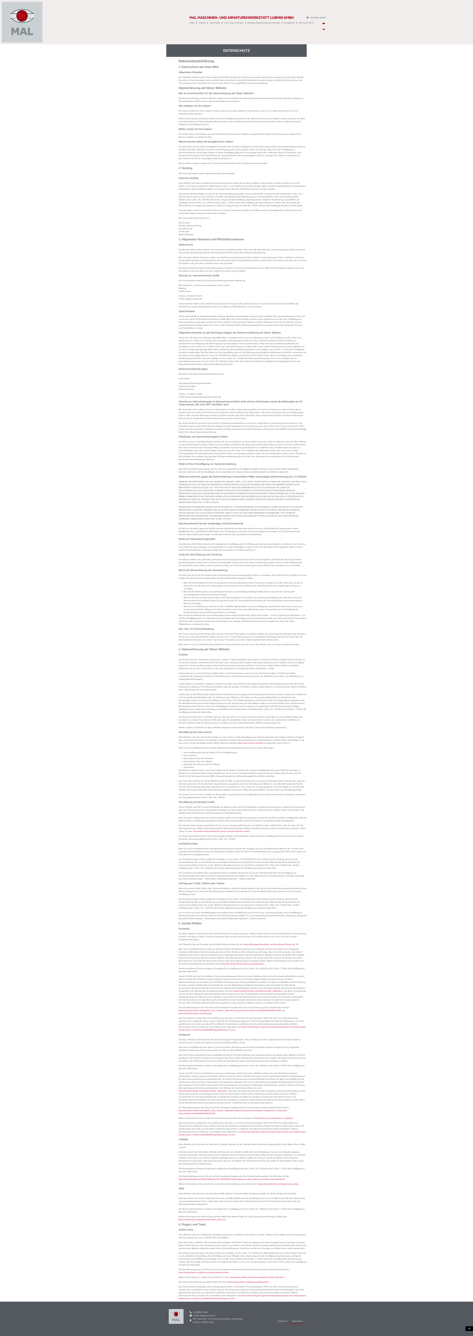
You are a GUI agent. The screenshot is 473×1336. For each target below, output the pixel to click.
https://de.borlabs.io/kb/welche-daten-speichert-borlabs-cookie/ (221, 831)
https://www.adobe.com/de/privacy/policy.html (248, 1282)
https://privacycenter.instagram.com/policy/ (254, 1110)
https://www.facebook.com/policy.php (195, 1013)
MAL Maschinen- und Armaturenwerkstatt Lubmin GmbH (241, 18)
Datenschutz (297, 1321)
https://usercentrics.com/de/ (250, 743)
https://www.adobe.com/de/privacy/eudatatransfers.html (204, 1272)
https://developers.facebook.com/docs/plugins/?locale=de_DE (271, 944)
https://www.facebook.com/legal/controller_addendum (258, 991)
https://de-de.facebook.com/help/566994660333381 (258, 1010)
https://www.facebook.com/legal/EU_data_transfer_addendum (206, 1010)
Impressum (282, 1321)
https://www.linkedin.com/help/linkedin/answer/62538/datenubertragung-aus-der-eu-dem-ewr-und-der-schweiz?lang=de (232, 1179)
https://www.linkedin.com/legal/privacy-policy (278, 1184)
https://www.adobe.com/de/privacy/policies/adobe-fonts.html (257, 1277)
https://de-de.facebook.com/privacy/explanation (242, 963)
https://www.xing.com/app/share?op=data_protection (202, 1219)
